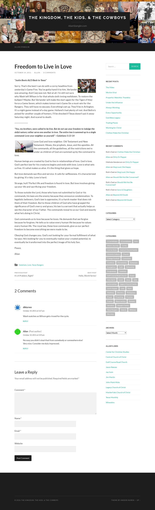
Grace (132, 276)
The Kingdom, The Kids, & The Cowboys (77, 17)
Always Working (113, 107)
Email (18, 431)
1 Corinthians (112, 241)
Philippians (131, 293)
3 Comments (49, 73)
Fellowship (130, 267)
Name (18, 418)
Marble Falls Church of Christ (118, 392)
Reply (25, 321)
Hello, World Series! (87, 274)
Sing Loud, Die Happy (122, 167)
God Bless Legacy (113, 118)
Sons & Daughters (124, 190)
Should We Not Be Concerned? (126, 177)
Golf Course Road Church (117, 276)
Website (19, 443)
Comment (20, 390)
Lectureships (112, 284)
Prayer (109, 297)
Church (126, 254)
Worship (110, 314)
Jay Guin (109, 372)
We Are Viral (111, 92)
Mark (130, 288)
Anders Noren (127, 500)
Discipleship (122, 263)
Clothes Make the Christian (117, 133)
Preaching (119, 297)
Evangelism (111, 267)
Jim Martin (110, 377)
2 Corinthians (126, 241)
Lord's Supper (112, 288)
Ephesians (134, 263)
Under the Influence (114, 102)
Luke (122, 288)
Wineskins (110, 402)
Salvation (110, 305)
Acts (136, 241)
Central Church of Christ (116, 357)
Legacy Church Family (128, 284)
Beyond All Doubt (120, 195)
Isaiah (121, 280)
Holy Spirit (111, 280)
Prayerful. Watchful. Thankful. (118, 97)
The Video (110, 87)
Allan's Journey (113, 246)
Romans (132, 301)
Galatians (23, 265)
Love (29, 265)
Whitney (132, 310)
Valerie (123, 310)
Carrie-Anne (112, 250)
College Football (113, 258)
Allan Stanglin (22, 47)
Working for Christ (113, 128)
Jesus (128, 280)
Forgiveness (111, 271)
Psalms (109, 301)
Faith (121, 267)
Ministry (120, 293)
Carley (124, 246)
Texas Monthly (112, 397)
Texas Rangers (38, 265)
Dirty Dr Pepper (119, 157)
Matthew (110, 293)
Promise (129, 297)
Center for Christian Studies (117, 352)
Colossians (127, 258)
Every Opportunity (114, 112)
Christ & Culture (113, 254)
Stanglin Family (123, 305)
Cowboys (110, 263)
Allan (37, 73)
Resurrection (121, 301)
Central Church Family (128, 250)
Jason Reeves (111, 367)
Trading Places (112, 123)
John (135, 280)
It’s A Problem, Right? (24, 274)
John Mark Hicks (113, 382)
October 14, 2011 (23, 73)
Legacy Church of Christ (116, 387)
